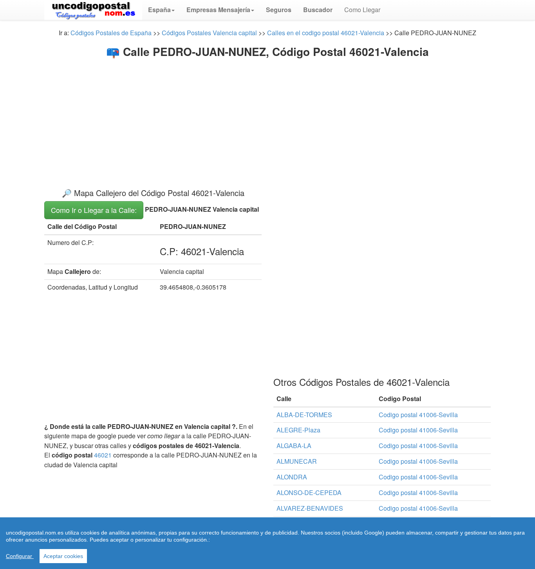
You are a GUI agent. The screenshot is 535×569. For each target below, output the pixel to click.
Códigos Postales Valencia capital (209, 32)
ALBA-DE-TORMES (304, 414)
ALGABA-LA (294, 445)
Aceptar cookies (63, 556)
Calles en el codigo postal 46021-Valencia (325, 32)
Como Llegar (362, 9)
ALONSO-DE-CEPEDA (309, 492)
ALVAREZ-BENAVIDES (310, 508)
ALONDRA (292, 476)
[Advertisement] (267, 116)
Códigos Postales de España (111, 32)
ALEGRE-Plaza (298, 429)
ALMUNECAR (297, 461)
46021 (103, 454)
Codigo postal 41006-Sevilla (418, 414)
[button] (161, 10)
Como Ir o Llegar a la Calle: (94, 210)
